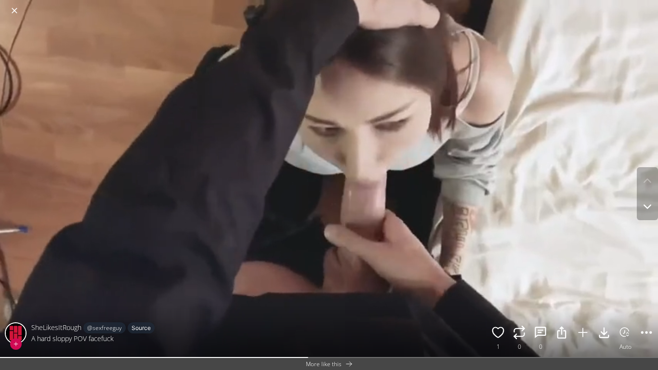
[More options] (646, 334)
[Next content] (647, 206)
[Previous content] (647, 180)
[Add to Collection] (583, 334)
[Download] (604, 334)
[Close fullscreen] (14, 10)
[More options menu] (648, 6)
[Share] (561, 334)
